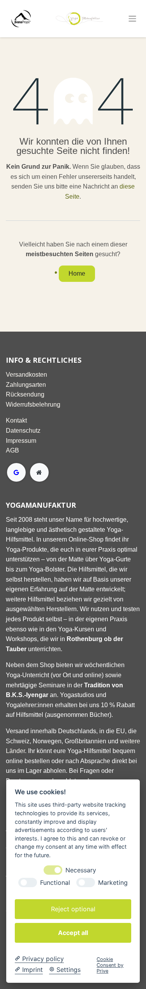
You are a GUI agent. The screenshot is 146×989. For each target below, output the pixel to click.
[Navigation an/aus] (132, 19)
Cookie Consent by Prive (110, 965)
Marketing (113, 882)
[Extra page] (39, 472)
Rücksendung (25, 394)
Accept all (73, 933)
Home (77, 273)
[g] (16, 472)
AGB (12, 450)
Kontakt (16, 420)
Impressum (21, 440)
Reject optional (73, 909)
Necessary (80, 870)
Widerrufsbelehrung (33, 404)
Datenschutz (23, 430)
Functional (55, 882)
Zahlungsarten (26, 384)
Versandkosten (26, 374)
